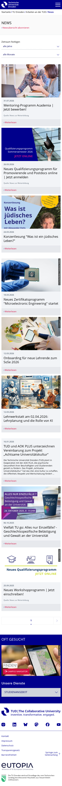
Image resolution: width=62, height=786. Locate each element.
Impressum (6, 741)
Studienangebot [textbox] (15, 692)
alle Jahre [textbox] (7, 46)
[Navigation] (58, 5)
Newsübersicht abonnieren (16, 28)
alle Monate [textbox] (9, 55)
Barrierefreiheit (8, 755)
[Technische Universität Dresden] (10, 4)
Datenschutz (7, 746)
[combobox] (31, 47)
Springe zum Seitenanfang (51, 754)
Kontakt (5, 736)
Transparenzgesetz (10, 750)
